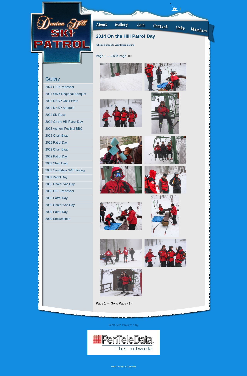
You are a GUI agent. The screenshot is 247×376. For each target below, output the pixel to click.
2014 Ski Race (55, 114)
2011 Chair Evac (56, 163)
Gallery (121, 29)
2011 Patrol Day (56, 177)
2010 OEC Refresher (59, 191)
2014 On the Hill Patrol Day (64, 121)
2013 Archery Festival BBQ (63, 128)
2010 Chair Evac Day (60, 184)
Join (141, 29)
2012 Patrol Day (56, 156)
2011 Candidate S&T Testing (65, 170)
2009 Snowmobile (57, 218)
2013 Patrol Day (56, 142)
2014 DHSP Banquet (59, 107)
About (102, 29)
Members (199, 29)
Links (179, 29)
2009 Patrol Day (56, 212)
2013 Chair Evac (56, 135)
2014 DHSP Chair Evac (61, 101)
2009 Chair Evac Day (60, 205)
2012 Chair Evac (56, 149)
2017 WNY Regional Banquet (65, 94)
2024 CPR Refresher (59, 87)
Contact (160, 29)
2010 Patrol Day (56, 198)
